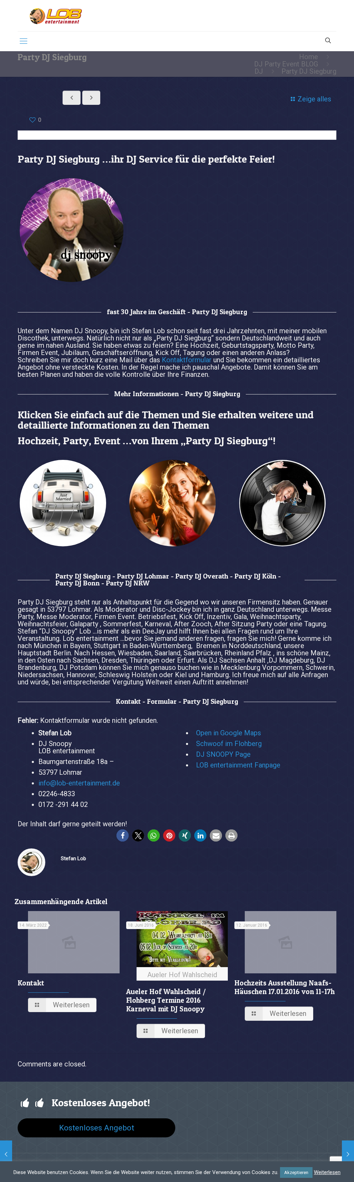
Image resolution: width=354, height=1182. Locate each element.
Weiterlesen (327, 1172)
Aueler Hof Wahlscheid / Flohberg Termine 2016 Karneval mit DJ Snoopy (166, 1000)
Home (308, 57)
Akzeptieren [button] (296, 1172)
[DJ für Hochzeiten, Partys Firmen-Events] (55, 15)
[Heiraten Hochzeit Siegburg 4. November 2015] (6, 1154)
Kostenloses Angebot (96, 1127)
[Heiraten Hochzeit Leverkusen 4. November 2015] (348, 1154)
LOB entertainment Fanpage (238, 765)
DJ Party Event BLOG (286, 64)
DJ (258, 71)
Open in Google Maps (228, 733)
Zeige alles (314, 99)
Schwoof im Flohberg (229, 743)
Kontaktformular (187, 360)
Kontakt (31, 983)
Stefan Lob (73, 858)
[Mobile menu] (23, 41)
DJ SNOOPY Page (223, 754)
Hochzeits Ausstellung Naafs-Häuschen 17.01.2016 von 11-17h (284, 987)
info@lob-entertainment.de (79, 783)
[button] (123, 835)
